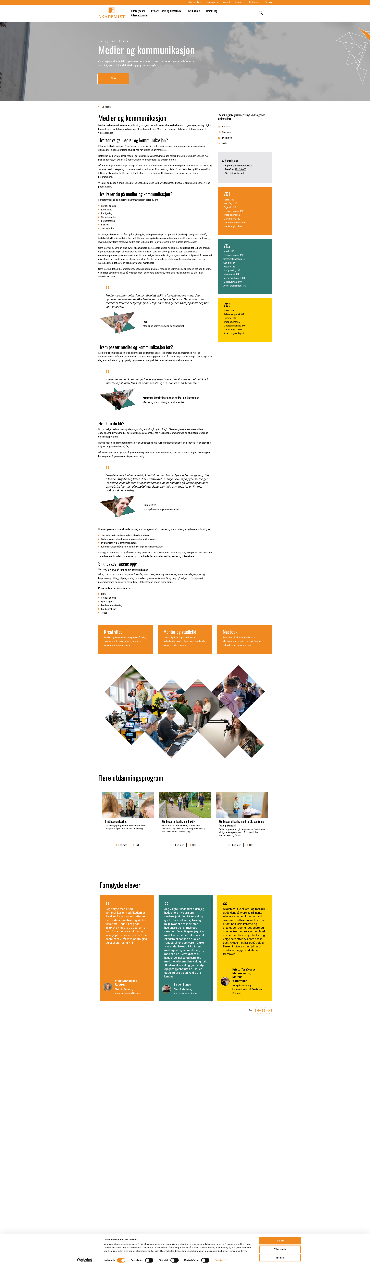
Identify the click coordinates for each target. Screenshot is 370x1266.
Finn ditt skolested (234, 173)
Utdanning (210, 2)
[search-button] (260, 13)
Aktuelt (226, 2)
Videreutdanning (139, 15)
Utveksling (211, 11)
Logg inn (239, 2)
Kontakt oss (254, 2)
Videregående (138, 11)
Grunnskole (194, 11)
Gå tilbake (107, 107)
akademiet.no (194, 2)
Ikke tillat (279, 1257)
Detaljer (219, 1260)
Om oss (268, 2)
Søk (113, 78)
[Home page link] (111, 13)
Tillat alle (279, 1240)
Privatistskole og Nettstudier (167, 11)
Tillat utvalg (280, 1249)
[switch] (149, 1260)
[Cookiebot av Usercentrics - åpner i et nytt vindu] (84, 1260)
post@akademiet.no (243, 165)
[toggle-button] (269, 13)
